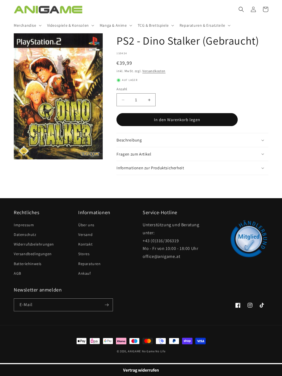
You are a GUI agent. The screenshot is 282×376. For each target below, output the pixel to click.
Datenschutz (25, 234)
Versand (85, 234)
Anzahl (121, 89)
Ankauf (84, 273)
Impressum (24, 224)
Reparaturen (89, 263)
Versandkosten (154, 71)
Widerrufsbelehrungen (34, 244)
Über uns (86, 224)
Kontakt (85, 244)
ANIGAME (134, 351)
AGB (17, 273)
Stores (84, 253)
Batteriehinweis (28, 263)
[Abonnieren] (107, 304)
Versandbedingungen (33, 253)
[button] (27, 25)
